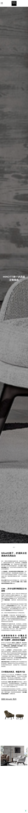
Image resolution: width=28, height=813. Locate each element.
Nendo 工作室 (13, 677)
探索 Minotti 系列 (8, 699)
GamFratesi (19, 596)
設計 (14, 547)
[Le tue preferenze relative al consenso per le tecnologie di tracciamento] (25, 810)
